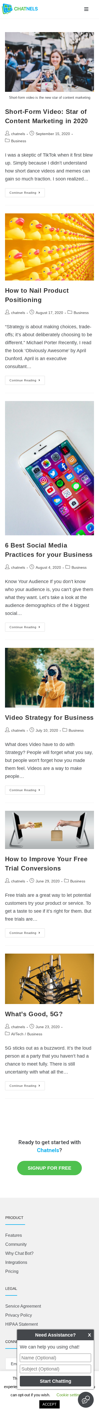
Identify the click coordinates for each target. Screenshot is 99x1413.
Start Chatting (55, 1381)
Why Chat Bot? (19, 1253)
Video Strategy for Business (49, 717)
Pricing (11, 1271)
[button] (86, 9)
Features (13, 1235)
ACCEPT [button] (49, 1404)
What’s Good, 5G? (34, 1014)
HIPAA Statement (21, 1324)
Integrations (16, 1262)
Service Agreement (23, 1306)
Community (16, 1244)
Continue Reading (27, 191)
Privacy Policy (18, 1315)
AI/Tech (17, 1034)
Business (18, 141)
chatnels (18, 134)
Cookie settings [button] (69, 1395)
